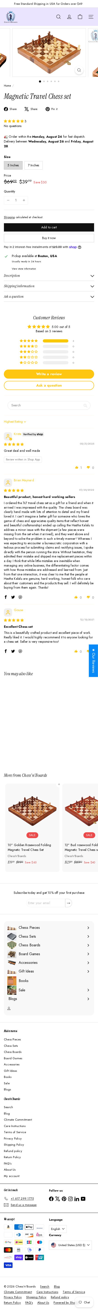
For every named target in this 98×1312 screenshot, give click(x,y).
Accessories (11, 1064)
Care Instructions (15, 1126)
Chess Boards (13, 1052)
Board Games (13, 1058)
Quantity (9, 191)
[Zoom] (79, 70)
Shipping (9, 217)
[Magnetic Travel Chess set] (32, 721)
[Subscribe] (68, 903)
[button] (14, 121)
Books (7, 1077)
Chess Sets (11, 1046)
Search (8, 1107)
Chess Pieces (12, 1039)
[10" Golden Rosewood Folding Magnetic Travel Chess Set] (32, 825)
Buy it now (49, 238)
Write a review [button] (49, 374)
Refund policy (13, 1151)
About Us (10, 1169)
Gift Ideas (10, 1071)
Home (7, 86)
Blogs (7, 1089)
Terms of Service (15, 1132)
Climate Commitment (18, 1119)
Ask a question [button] (49, 385)
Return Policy (12, 1157)
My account (11, 1176)
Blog (7, 1113)
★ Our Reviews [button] (93, 660)
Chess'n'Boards (34, 775)
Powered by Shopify (67, 1302)
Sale (7, 1083)
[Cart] (80, 16)
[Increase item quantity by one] (24, 200)
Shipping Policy (14, 1144)
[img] (14, 444)
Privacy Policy (13, 1138)
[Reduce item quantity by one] (8, 200)
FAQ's (7, 1163)
